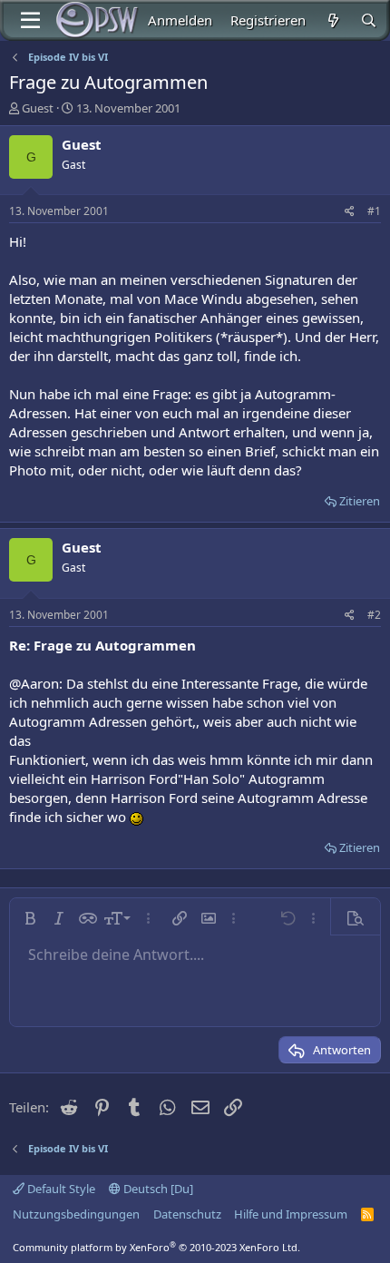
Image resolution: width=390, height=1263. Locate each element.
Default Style (59, 1188)
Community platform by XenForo (156, 1247)
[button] (30, 918)
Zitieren (359, 501)
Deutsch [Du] (157, 1188)
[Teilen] (349, 211)
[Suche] (368, 20)
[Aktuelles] (332, 20)
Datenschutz (187, 1214)
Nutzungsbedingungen (76, 1214)
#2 (374, 614)
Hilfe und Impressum (290, 1214)
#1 (374, 211)
